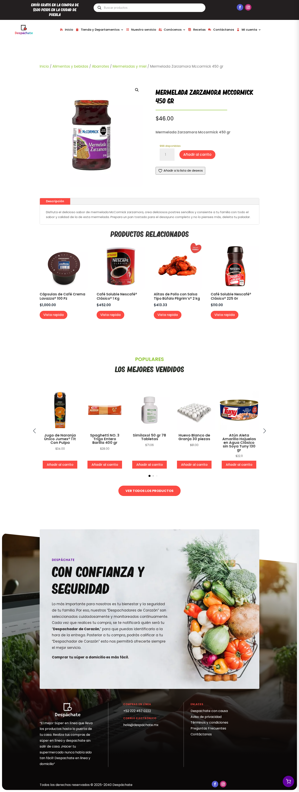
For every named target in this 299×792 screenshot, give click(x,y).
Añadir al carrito (197, 154)
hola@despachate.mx (140, 725)
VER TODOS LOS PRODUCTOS (149, 490)
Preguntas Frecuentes (208, 728)
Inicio (69, 30)
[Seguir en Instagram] (248, 7)
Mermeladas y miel (129, 66)
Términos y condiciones (209, 722)
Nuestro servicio (143, 30)
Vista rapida (53, 314)
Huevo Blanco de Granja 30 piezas (194, 437)
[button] (137, 90)
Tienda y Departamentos (100, 30)
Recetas (199, 30)
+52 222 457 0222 (137, 711)
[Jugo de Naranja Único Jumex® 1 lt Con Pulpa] (60, 429)
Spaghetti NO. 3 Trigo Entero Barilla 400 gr (104, 439)
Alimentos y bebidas (70, 66)
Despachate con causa (209, 711)
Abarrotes (100, 66)
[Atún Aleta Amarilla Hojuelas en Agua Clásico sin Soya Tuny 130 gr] (239, 429)
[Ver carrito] (288, 781)
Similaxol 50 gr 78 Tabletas (149, 437)
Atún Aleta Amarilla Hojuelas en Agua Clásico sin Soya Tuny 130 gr (239, 442)
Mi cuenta (249, 30)
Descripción (55, 201)
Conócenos (173, 30)
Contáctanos (223, 30)
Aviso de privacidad (206, 716)
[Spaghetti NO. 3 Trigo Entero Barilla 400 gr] (104, 429)
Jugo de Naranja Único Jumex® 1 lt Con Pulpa (60, 439)
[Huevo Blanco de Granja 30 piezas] (194, 429)
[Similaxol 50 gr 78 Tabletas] (149, 429)
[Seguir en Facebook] (240, 7)
